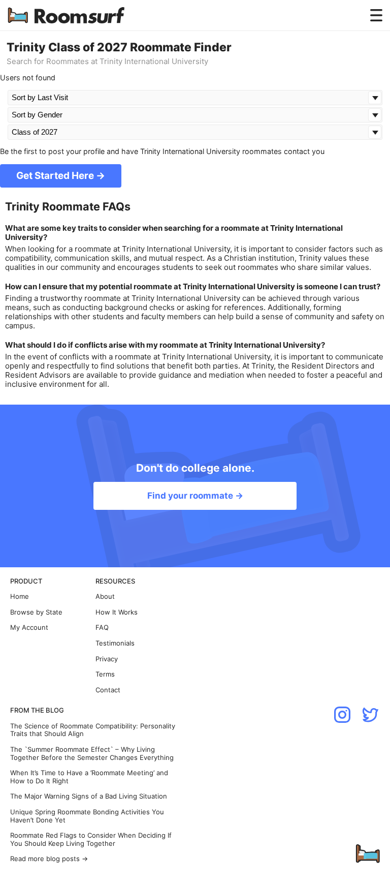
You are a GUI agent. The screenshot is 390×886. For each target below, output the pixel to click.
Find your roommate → (195, 496)
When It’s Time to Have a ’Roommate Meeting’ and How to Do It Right (89, 777)
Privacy (106, 659)
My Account (29, 627)
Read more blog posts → (49, 859)
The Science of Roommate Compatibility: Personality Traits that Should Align (92, 730)
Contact (107, 690)
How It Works (116, 612)
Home (19, 596)
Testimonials (115, 643)
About (105, 596)
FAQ (102, 627)
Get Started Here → (60, 175)
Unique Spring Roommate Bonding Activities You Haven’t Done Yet (87, 816)
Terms (105, 674)
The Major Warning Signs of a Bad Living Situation (88, 796)
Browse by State (36, 612)
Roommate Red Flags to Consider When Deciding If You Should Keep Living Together (91, 839)
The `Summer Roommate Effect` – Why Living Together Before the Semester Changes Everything (92, 753)
